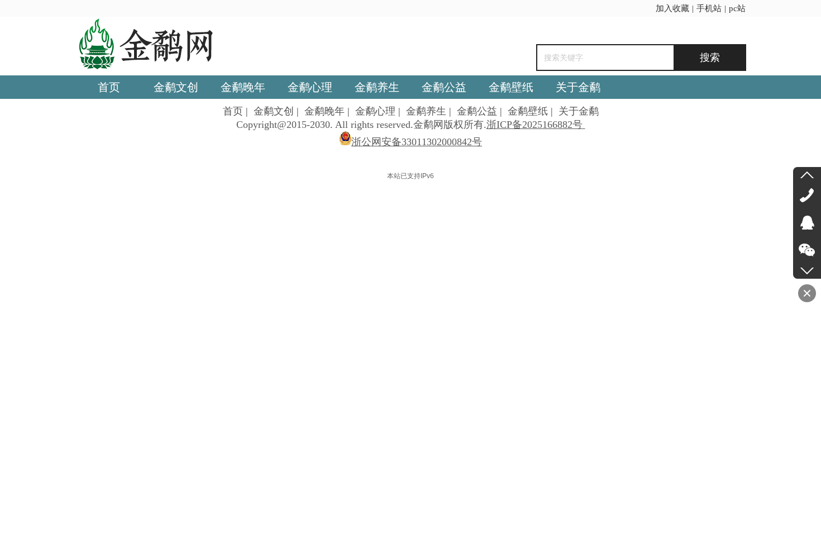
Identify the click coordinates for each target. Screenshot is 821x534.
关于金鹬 (579, 111)
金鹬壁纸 (528, 111)
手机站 (709, 8)
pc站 (737, 8)
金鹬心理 (375, 111)
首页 (233, 111)
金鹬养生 (426, 111)
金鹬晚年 (324, 111)
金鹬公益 (477, 111)
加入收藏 (672, 8)
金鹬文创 (274, 111)
